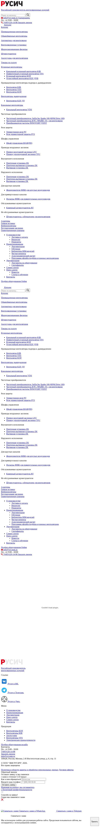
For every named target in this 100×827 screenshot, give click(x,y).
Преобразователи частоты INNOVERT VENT (26, 123)
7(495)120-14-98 (8, 751)
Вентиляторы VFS (14, 738)
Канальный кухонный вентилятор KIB (23, 71)
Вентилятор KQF (14, 92)
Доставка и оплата (19, 237)
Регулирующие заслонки (12, 228)
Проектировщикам (14, 244)
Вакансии (15, 239)
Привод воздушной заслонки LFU (21, 152)
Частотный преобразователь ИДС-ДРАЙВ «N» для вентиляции (34, 121)
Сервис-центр (12, 267)
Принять (94, 822)
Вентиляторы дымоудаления (13, 96)
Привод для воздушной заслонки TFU (23, 154)
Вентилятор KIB (13, 87)
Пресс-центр (11, 270)
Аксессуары (11, 735)
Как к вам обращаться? (11, 779)
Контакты (10, 277)
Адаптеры (5, 221)
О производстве (13, 235)
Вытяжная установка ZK (17, 168)
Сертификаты (17, 265)
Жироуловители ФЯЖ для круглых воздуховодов (28, 190)
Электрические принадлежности (20, 740)
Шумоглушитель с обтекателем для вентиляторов (28, 217)
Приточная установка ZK (17, 163)
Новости (15, 272)
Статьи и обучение (19, 274)
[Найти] (28, 15)
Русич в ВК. (13, 684)
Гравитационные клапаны (12, 230)
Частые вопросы (18, 253)
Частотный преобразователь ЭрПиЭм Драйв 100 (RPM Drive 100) (35, 118)
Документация (17, 246)
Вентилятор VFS (13, 89)
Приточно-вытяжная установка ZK (22, 165)
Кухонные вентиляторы (11, 67)
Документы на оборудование (24, 263)
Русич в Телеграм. (15, 693)
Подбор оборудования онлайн (14, 744)
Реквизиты (16, 242)
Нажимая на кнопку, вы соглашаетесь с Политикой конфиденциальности (17, 788)
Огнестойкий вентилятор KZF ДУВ (22, 78)
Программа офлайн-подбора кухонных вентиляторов (35, 258)
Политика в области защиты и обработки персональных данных (29, 770)
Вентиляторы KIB (14, 733)
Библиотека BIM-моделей (22, 251)
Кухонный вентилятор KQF (18, 76)
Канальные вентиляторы (12, 105)
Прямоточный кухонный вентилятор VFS (24, 74)
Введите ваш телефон (10, 782)
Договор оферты (66, 770)
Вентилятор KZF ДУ (15, 101)
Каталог (4, 27)
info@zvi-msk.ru (8, 756)
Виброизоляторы (8, 226)
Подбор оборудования (14, 281)
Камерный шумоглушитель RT (20, 208)
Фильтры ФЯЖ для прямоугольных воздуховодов (28, 199)
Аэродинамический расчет (23, 256)
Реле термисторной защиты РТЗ (20, 134)
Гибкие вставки (8, 223)
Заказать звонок (25, 22)
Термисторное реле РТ (16, 132)
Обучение (15, 249)
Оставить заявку (8, 785)
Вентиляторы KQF (14, 731)
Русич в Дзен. (13, 701)
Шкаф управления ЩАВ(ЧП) (19, 143)
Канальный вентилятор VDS (19, 109)
